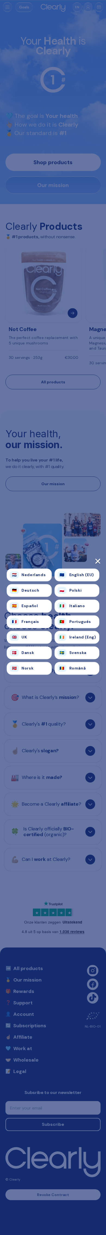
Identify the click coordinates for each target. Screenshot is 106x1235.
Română (73, 668)
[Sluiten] (53, 563)
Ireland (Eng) (78, 637)
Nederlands (29, 574)
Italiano (72, 606)
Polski (71, 590)
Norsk (23, 668)
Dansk (23, 652)
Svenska (73, 652)
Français (25, 621)
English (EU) (77, 574)
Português (75, 621)
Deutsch (25, 590)
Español (25, 606)
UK (19, 637)
